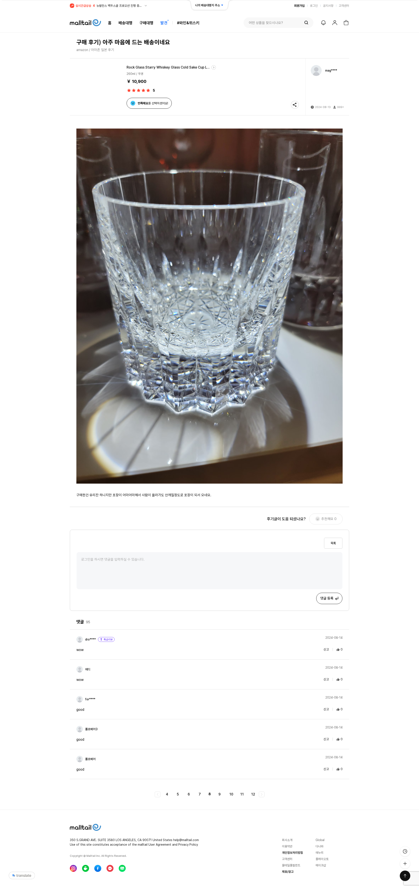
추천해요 (329, 519)
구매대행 (146, 23)
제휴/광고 (288, 871)
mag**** (331, 70)
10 (231, 794)
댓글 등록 (326, 598)
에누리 (319, 852)
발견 (163, 23)
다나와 (319, 846)
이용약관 (287, 846)
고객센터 (344, 5)
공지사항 (328, 5)
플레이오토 (322, 859)
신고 (326, 649)
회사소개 (287, 840)
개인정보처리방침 (292, 852)
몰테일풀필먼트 (291, 865)
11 (242, 794)
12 (253, 794)
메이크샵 (321, 865)
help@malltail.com (186, 840)
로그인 (314, 5)
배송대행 (125, 23)
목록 (333, 543)
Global (320, 840)
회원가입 (299, 5)
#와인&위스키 (188, 23)
